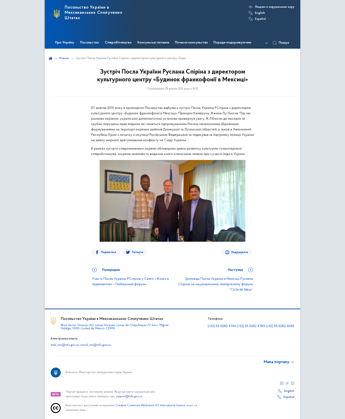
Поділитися (108, 252)
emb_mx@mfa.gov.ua (65, 345)
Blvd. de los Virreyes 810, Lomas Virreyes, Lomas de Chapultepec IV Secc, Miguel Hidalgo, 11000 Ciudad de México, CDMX (115, 327)
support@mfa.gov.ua (129, 396)
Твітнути (137, 252)
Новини (64, 58)
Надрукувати (239, 252)
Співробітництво (118, 42)
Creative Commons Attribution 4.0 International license (150, 405)
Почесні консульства (191, 42)
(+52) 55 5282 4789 (251, 326)
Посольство (89, 42)
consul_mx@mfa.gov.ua (95, 345)
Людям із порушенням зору (274, 7)
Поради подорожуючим (232, 42)
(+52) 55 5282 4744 (222, 326)
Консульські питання (153, 42)
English (260, 13)
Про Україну (64, 42)
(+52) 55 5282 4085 (280, 326)
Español (260, 19)
